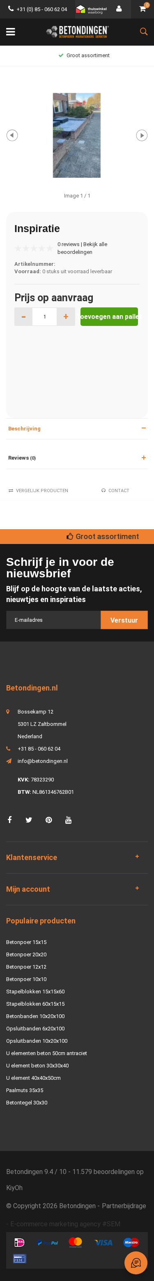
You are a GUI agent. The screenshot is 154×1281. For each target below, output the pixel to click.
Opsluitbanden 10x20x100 (36, 1041)
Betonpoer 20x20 (26, 954)
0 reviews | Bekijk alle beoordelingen (82, 248)
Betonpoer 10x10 (26, 979)
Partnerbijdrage (124, 1206)
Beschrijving (24, 428)
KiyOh (14, 1188)
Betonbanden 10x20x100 (35, 1016)
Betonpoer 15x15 (26, 942)
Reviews (22, 458)
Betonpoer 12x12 (26, 967)
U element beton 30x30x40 (37, 1065)
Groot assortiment (81, 55)
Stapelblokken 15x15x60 (35, 991)
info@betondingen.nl (43, 761)
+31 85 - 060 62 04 (39, 749)
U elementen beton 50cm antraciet (46, 1053)
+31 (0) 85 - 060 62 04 (41, 9)
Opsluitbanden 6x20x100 (35, 1028)
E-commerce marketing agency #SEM (65, 1224)
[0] (142, 9)
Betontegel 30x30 (26, 1103)
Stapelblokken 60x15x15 (35, 1004)
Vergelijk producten (42, 490)
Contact (118, 490)
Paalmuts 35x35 (24, 1090)
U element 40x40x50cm (33, 1078)
